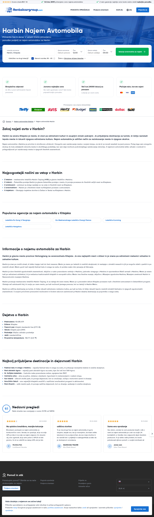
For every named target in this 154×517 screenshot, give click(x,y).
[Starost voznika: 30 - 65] (32, 58)
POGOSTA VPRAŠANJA (80, 10)
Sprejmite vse (140, 509)
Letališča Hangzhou (13, 226)
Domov (8, 122)
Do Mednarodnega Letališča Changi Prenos (73, 220)
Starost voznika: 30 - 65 (43, 58)
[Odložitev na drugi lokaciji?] (6, 58)
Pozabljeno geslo (84, 483)
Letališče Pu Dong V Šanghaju (17, 220)
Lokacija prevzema (13, 50)
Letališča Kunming (113, 220)
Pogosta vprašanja (47, 480)
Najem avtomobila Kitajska (23, 122)
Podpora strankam (101, 10)
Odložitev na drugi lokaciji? (18, 58)
